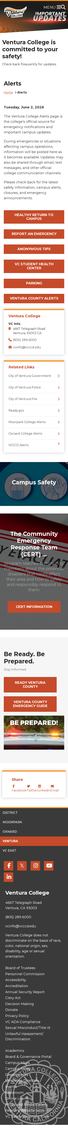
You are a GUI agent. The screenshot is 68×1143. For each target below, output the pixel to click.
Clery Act (13, 998)
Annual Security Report (25, 992)
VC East (9, 850)
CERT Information (34, 607)
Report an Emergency (34, 234)
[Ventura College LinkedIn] (8, 877)
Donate (11, 1010)
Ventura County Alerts (34, 298)
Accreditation (16, 986)
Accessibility (15, 980)
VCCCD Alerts (18, 445)
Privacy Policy (17, 1016)
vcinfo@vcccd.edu (27, 347)
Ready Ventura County (30, 685)
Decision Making (19, 1004)
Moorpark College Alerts (27, 422)
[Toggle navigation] (59, 7)
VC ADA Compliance (22, 1022)
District (10, 813)
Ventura (10, 841)
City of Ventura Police (24, 387)
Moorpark (12, 822)
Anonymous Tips (34, 249)
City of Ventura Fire (22, 399)
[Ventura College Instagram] (35, 866)
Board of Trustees (20, 968)
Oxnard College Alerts (25, 433)
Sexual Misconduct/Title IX (27, 1028)
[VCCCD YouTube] (48, 866)
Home (8, 92)
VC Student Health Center (34, 266)
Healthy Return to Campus (34, 217)
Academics (14, 1051)
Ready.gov (16, 410)
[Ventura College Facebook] (8, 866)
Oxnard (10, 831)
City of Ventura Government (29, 376)
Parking (34, 283)
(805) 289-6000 (25, 340)
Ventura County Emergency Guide (30, 704)
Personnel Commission (25, 974)
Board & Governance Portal (28, 1057)
